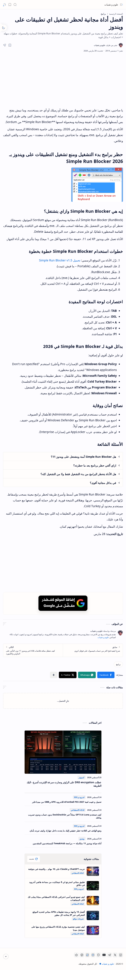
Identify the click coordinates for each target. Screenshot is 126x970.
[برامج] (118, 664)
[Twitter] (115, 955)
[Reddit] (76, 955)
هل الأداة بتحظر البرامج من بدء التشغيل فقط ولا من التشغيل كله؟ (78, 474)
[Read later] (10, 45)
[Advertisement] (66, 79)
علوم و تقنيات (111, 4)
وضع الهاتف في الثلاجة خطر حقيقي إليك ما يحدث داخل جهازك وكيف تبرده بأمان (65, 830)
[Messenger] (98, 955)
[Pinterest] (82, 955)
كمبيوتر (81, 777)
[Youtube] (104, 955)
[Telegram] (109, 955)
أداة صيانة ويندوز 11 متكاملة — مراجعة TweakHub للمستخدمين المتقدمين (67, 843)
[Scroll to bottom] (6, 956)
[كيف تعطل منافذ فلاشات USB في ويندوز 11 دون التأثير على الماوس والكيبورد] (33, 650)
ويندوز (82, 838)
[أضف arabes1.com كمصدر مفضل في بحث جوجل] (63, 603)
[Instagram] (93, 955)
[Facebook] (120, 955)
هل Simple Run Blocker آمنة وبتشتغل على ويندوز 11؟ (83, 457)
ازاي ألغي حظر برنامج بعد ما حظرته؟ (94, 465)
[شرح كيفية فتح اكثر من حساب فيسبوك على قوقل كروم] (93, 650)
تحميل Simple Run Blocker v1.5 (59, 260)
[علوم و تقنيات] (105, 45)
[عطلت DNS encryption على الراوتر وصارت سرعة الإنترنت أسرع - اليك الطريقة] (63, 752)
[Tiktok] (87, 955)
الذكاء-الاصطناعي (77, 810)
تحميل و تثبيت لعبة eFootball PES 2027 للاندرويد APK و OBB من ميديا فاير (66, 801)
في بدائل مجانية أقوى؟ (103, 483)
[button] (121, 4)
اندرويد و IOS (79, 797)
